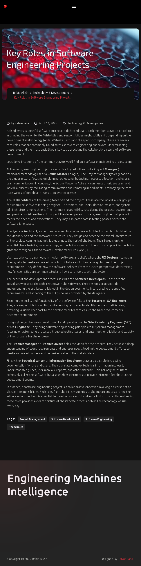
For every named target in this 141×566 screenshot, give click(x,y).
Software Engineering (98, 419)
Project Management (32, 419)
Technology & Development (85, 123)
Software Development (65, 419)
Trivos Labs (125, 558)
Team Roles (16, 427)
